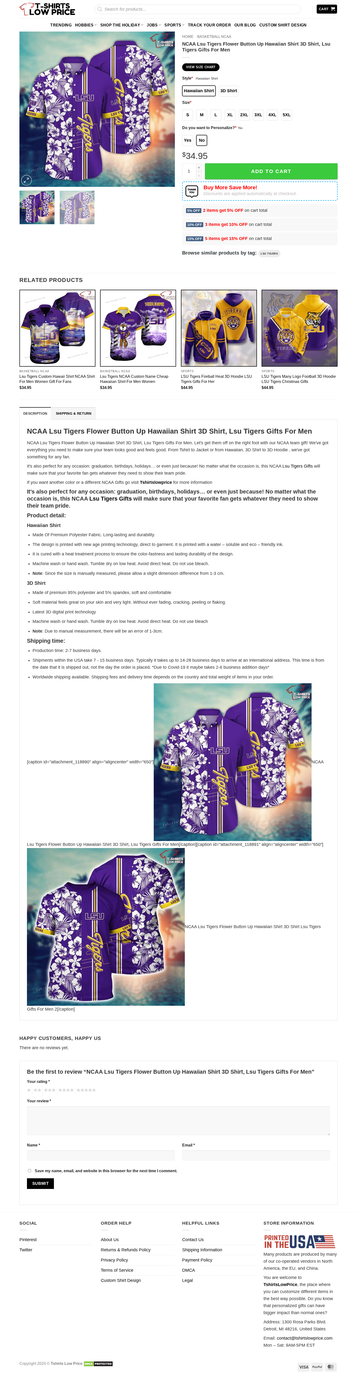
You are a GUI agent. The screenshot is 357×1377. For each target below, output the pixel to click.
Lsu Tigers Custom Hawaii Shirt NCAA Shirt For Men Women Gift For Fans (57, 379)
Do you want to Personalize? (209, 127)
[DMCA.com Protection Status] (98, 1363)
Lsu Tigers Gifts (297, 466)
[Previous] (28, 109)
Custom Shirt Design (283, 25)
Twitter (25, 1249)
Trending (61, 25)
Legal (187, 1280)
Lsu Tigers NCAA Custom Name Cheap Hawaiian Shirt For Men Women (134, 379)
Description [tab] (35, 413)
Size (186, 102)
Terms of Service (117, 1270)
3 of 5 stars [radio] (49, 1091)
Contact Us (193, 1239)
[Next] (165, 109)
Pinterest (28, 1239)
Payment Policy (197, 1260)
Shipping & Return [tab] (74, 413)
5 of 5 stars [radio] (85, 1091)
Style (187, 78)
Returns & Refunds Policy (126, 1249)
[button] (327, 9)
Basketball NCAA (214, 36)
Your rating (38, 1081)
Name (33, 1145)
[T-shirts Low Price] (47, 9)
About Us (110, 1239)
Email (188, 1145)
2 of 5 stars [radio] (36, 1091)
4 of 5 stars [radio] (65, 1091)
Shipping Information (202, 1249)
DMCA (188, 1270)
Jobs (152, 25)
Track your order (209, 25)
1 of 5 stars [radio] (28, 1091)
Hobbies (84, 25)
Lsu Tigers (269, 253)
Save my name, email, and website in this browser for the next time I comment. (106, 1171)
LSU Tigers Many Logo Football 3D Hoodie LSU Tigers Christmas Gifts (299, 379)
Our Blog (245, 25)
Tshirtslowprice (156, 482)
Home (187, 36)
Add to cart (271, 171)
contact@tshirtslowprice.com (304, 1338)
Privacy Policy (114, 1260)
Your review (39, 1101)
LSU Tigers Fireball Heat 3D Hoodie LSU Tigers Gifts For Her (216, 379)
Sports (172, 25)
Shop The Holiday (120, 25)
